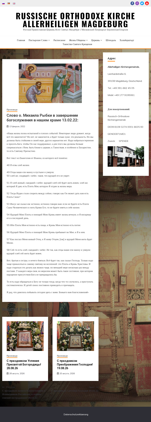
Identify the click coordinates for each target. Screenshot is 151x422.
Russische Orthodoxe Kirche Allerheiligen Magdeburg (75, 20)
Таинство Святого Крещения (77, 44)
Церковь (95, 40)
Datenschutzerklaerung (76, 414)
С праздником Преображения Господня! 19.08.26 (75, 364)
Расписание (59, 40)
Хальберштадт (127, 40)
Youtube (147, 3)
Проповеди (12, 109)
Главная (21, 40)
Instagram (137, 3)
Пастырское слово (38, 40)
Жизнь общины (77, 40)
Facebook (132, 3)
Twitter (142, 3)
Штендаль (111, 40)
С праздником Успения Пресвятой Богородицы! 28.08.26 (24, 364)
